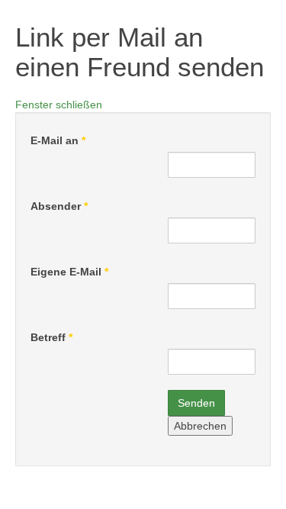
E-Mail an (58, 140)
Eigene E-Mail (69, 272)
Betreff (51, 337)
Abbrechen (200, 426)
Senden (196, 403)
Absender (59, 206)
